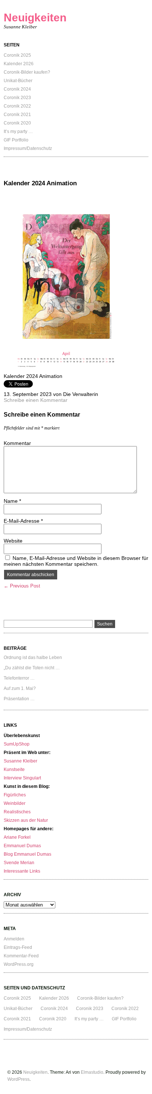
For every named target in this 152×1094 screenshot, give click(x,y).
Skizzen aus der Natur (26, 820)
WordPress (18, 1079)
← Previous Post (22, 586)
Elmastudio (92, 1072)
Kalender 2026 (19, 63)
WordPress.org (19, 964)
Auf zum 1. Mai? (20, 688)
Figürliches (15, 794)
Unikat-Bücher (18, 80)
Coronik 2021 (17, 114)
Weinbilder (14, 803)
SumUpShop (17, 744)
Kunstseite (14, 769)
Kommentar (17, 443)
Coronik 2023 (17, 97)
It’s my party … (18, 131)
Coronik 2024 (17, 89)
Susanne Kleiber (20, 761)
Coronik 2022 (17, 106)
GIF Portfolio (16, 140)
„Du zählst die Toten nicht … (32, 667)
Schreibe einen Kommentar (36, 400)
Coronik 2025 (17, 55)
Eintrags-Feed (18, 947)
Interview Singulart (22, 778)
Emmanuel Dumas (22, 845)
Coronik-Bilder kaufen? (27, 72)
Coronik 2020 (17, 123)
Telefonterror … (19, 678)
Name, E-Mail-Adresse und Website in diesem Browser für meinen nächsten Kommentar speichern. (76, 561)
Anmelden (14, 939)
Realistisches (17, 811)
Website (13, 541)
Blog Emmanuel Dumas (27, 854)
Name (12, 501)
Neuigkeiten (35, 17)
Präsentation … (19, 698)
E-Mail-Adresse (23, 521)
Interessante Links (22, 871)
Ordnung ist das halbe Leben (33, 657)
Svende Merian (19, 862)
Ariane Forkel (17, 837)
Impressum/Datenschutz (28, 148)
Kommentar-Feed (21, 955)
